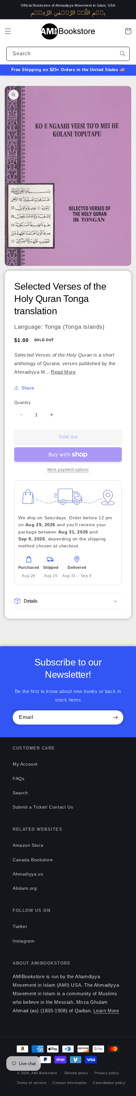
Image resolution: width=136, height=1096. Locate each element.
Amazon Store (28, 845)
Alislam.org (25, 888)
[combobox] (68, 54)
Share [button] (28, 387)
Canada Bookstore (33, 859)
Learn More (106, 1010)
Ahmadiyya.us (28, 873)
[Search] (123, 54)
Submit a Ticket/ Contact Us (43, 807)
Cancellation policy (109, 1083)
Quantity (22, 402)
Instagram (23, 940)
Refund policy (76, 1073)
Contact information (69, 1083)
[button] (8, 31)
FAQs (18, 778)
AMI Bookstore (44, 1073)
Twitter (20, 926)
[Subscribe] (115, 717)
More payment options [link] (68, 469)
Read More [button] (63, 372)
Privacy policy (107, 1073)
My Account (25, 764)
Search (20, 792)
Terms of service (31, 1083)
